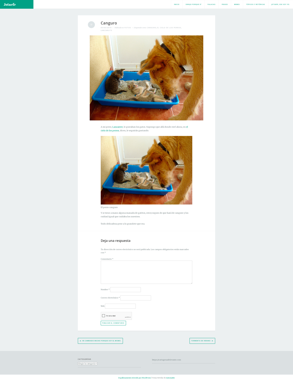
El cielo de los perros (169, 28)
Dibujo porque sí (193, 4)
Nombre (105, 289)
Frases (225, 4)
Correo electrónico (110, 298)
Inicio (176, 4)
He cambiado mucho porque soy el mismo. (101, 341)
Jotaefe (10, 4)
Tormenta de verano (201, 341)
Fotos (127, 28)
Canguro (109, 23)
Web (102, 306)
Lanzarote (106, 30)
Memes (237, 4)
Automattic (170, 378)
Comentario (107, 259)
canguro (151, 28)
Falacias (212, 4)
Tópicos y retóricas (255, 4)
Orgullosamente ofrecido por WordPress (134, 378)
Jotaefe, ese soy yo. (280, 4)
